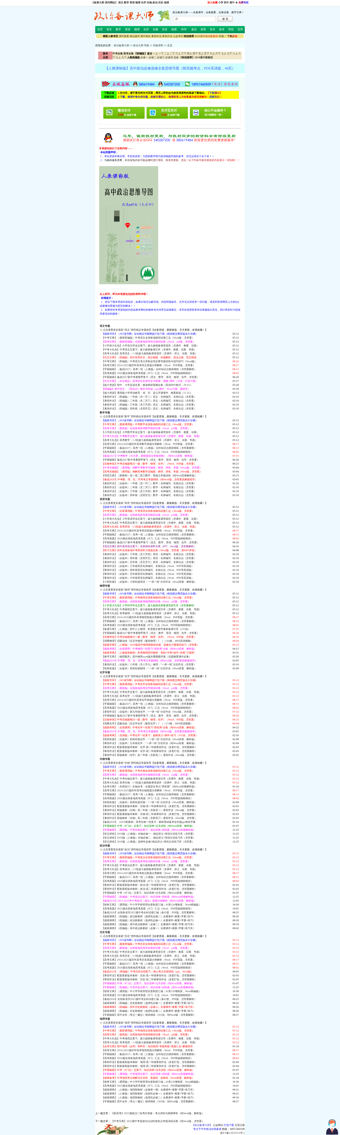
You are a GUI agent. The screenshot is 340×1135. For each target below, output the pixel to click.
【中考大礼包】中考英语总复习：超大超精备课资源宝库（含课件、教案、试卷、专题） (151, 522)
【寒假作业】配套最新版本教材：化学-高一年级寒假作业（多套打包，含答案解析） (149, 747)
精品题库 (135, 36)
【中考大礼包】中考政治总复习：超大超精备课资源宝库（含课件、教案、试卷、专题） (151, 865)
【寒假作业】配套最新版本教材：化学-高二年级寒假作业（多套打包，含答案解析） (149, 751)
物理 (137, 2)
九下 (124, 57)
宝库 (240, 29)
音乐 (212, 29)
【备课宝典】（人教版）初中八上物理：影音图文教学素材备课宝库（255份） (146, 629)
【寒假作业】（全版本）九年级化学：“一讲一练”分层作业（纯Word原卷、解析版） (149, 743)
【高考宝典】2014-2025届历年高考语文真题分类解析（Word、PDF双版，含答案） (148, 365)
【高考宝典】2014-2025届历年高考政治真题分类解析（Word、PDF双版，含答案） (148, 873)
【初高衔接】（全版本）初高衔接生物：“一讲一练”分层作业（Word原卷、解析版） (149, 802)
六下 (218, 53)
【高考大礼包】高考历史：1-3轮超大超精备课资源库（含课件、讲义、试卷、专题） (149, 955)
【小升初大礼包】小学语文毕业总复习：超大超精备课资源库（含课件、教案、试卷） (150, 345)
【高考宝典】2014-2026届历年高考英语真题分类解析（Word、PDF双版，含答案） (148, 530)
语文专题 (105, 325)
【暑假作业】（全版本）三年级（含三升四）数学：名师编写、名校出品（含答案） (149, 491)
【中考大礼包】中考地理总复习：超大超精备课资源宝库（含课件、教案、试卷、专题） (151, 1038)
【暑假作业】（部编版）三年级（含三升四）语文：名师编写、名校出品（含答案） (149, 404)
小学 (220, 2)
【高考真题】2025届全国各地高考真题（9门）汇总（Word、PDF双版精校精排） (147, 908)
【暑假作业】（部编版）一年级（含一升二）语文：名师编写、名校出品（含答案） (149, 396)
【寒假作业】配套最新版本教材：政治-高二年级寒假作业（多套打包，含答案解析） (149, 888)
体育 (203, 29)
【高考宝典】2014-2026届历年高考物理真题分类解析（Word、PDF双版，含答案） (148, 617)
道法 (194, 29)
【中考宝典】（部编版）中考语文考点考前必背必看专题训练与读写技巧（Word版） (149, 361)
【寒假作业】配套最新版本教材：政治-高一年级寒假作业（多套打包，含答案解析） (149, 884)
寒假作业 (167, 36)
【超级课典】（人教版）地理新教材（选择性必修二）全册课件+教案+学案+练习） (148, 1097)
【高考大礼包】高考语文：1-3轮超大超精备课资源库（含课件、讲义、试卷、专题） (149, 353)
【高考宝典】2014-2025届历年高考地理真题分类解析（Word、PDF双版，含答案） (148, 1050)
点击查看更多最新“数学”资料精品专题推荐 (127, 416)
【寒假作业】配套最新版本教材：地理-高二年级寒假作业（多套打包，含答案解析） (149, 1066)
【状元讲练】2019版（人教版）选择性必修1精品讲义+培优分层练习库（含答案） (148, 841)
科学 (184, 29)
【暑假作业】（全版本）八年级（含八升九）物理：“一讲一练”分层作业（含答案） (149, 664)
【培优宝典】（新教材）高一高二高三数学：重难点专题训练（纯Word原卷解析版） (149, 475)
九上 (118, 57)
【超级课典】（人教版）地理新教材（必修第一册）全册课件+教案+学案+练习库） (148, 1089)
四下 (195, 53)
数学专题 (105, 412)
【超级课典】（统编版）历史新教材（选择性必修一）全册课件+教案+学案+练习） (148, 1003)
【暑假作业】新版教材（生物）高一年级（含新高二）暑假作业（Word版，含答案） (149, 810)
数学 (126, 2)
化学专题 (105, 672)
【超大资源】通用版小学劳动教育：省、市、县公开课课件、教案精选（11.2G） (147, 392)
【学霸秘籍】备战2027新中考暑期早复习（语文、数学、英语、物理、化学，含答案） (150, 377)
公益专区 (178, 36)
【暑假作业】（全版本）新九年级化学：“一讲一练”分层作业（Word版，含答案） (148, 711)
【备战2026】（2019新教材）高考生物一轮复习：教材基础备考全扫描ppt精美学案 (149, 821)
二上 (166, 53)
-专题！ (210, 36)
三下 (183, 53)
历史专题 (105, 932)
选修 (176, 57)
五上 (200, 53)
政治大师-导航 (141, 45)
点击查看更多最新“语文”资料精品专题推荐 (127, 329)
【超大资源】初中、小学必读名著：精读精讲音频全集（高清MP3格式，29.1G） (147, 384)
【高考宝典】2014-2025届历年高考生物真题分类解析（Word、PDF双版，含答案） (148, 790)
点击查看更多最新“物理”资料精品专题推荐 (127, 589)
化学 (143, 2)
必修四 (169, 57)
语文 (120, 2)
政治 (155, 2)
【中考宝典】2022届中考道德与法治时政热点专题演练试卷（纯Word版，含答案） (157, 1121)
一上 (155, 53)
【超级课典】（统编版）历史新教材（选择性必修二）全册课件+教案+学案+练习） (148, 1010)
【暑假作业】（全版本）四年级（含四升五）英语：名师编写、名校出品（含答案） (149, 558)
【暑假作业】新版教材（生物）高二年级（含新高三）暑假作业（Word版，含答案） (149, 818)
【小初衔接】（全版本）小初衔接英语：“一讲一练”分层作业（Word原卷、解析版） (149, 581)
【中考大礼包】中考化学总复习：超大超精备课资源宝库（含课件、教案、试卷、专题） (151, 692)
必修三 (161, 57)
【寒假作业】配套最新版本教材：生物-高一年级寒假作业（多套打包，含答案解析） (149, 806)
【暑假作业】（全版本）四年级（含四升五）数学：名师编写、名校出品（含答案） (149, 495)
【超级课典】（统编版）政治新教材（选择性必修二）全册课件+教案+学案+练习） (148, 916)
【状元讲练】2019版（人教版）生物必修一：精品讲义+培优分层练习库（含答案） (149, 833)
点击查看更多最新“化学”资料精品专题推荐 (127, 676)
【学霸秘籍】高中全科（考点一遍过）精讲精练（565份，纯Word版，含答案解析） (149, 1014)
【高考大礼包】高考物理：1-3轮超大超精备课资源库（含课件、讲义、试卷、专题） (149, 613)
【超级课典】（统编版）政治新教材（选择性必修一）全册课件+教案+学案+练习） (148, 920)
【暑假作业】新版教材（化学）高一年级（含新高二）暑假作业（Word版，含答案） (149, 755)
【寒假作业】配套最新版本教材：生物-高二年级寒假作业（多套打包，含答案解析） (149, 814)
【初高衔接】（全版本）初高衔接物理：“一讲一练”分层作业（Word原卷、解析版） (149, 668)
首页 (100, 29)
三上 (178, 53)
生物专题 (105, 758)
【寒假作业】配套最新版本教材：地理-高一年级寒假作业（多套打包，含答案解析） (149, 1062)
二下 (172, 53)
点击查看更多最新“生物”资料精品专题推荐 (127, 762)
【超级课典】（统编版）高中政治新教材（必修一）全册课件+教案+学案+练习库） (148, 928)
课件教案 (124, 36)
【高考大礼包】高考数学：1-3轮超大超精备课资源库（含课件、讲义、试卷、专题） (149, 440)
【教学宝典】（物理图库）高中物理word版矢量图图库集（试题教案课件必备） (146, 656)
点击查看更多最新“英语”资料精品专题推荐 (127, 503)
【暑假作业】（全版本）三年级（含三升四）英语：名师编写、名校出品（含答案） (149, 554)
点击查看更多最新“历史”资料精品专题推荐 (127, 936)
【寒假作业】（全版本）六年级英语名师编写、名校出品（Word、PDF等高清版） (148, 577)
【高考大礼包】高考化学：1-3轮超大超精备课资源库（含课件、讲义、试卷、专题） (149, 695)
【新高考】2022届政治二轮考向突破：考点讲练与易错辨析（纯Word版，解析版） (157, 1113)
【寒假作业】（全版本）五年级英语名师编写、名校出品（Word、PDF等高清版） (148, 573)
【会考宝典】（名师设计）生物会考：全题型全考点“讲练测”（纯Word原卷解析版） (149, 786)
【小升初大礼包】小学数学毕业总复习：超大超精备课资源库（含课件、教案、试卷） (150, 432)
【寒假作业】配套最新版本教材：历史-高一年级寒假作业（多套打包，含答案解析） (149, 975)
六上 (212, 53)
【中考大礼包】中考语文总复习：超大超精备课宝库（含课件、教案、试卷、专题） (149, 349)
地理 (166, 2)
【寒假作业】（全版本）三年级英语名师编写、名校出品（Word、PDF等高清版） (148, 566)
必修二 (152, 57)
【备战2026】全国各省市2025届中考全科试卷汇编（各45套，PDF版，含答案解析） (149, 912)
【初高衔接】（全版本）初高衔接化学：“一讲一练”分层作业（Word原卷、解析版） (149, 739)
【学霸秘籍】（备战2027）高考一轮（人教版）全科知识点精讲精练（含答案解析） (149, 369)
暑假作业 (156, 36)
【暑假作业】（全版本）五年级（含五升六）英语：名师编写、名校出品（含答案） (149, 562)
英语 (132, 2)
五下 (206, 53)
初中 (226, 2)
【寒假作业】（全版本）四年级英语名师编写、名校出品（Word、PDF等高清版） (148, 569)
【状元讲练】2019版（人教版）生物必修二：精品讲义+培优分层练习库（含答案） (149, 837)
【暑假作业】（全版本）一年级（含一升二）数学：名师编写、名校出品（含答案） (149, 483)
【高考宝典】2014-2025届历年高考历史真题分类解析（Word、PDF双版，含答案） (148, 959)
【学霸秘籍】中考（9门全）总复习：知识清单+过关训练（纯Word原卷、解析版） (148, 892)
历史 (160, 2)
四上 (189, 53)
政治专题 (105, 845)
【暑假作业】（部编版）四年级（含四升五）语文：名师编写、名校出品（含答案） (149, 408)
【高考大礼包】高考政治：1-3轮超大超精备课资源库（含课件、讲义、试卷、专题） (149, 869)
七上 (223, 53)
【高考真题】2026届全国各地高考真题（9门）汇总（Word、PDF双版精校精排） (147, 373)
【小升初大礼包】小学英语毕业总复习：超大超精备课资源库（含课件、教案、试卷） (150, 518)
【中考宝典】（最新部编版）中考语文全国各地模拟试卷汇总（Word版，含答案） (148, 337)
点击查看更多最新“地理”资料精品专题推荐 (127, 1022)
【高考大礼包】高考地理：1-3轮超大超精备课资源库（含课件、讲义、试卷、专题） (149, 1042)
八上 (235, 53)
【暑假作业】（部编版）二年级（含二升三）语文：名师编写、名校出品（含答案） (149, 400)
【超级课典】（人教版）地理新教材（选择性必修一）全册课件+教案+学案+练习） (148, 1093)
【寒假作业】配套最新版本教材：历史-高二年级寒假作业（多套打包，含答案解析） (149, 979)
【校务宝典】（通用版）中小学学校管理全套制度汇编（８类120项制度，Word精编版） (151, 904)
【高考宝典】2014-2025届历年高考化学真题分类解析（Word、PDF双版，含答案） (148, 699)
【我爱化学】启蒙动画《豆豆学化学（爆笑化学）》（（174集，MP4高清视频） (147, 723)
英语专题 (105, 499)
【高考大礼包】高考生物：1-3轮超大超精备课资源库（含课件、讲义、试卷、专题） (149, 782)
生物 (149, 2)
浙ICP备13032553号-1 (232, 1132)
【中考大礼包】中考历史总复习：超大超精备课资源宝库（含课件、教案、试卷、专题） (151, 951)
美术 (222, 29)
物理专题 (105, 585)
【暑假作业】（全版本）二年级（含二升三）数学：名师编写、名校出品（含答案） (149, 487)
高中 (232, 2)
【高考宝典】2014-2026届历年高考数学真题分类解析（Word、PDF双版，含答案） (148, 444)
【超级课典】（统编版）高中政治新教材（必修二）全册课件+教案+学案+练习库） (148, 924)
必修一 (144, 57)
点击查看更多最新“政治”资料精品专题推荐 (127, 849)
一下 (161, 53)
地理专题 (105, 1018)
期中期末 (145, 36)
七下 (229, 53)
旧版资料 (158, 45)
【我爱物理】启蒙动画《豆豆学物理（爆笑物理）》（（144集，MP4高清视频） (147, 640)
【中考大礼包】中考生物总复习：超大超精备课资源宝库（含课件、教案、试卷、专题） (151, 778)
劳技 (231, 29)
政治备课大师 (121, 45)
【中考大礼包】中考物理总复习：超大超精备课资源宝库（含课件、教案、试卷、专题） (151, 609)
